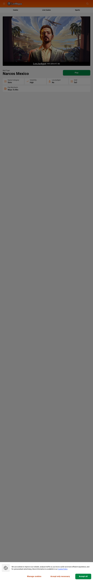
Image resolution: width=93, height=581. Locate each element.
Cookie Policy (62, 569)
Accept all (83, 576)
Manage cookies (34, 576)
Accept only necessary (60, 576)
